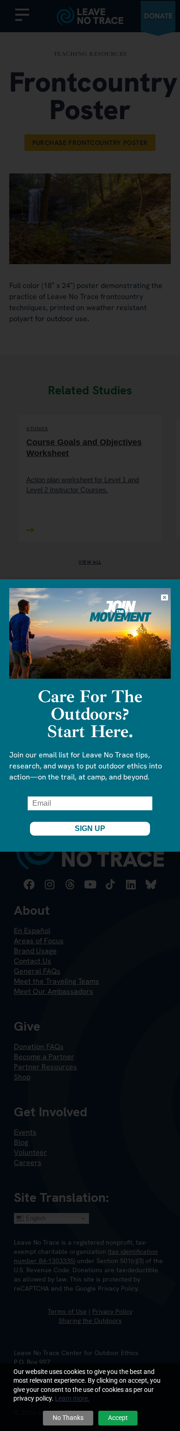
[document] (90, 715)
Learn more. (72, 1398)
